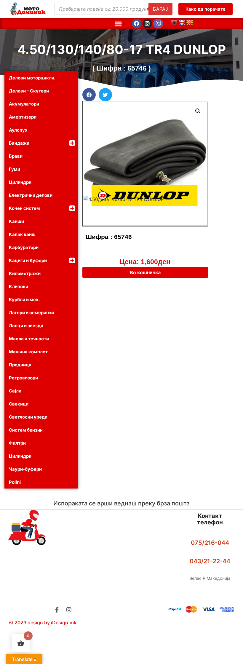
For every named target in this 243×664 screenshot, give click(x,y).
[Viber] (158, 23)
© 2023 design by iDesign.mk (42, 622)
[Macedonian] (189, 23)
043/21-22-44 (210, 561)
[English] (182, 23)
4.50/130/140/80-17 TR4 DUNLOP (121, 49)
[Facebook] (136, 23)
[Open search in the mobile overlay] (113, 9)
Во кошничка (145, 272)
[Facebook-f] (57, 609)
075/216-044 (210, 542)
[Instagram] (147, 23)
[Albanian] (174, 23)
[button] (118, 23)
